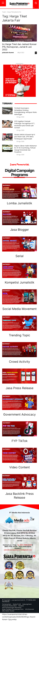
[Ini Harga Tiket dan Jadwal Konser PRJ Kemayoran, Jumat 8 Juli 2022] (19, 33)
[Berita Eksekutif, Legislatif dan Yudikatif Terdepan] (19, 4)
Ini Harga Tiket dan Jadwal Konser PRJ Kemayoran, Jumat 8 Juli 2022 (19, 47)
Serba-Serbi (7, 40)
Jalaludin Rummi (8, 52)
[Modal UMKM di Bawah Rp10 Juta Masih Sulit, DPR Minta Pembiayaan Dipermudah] (7, 137)
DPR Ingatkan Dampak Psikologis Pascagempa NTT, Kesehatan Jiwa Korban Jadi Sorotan (24, 124)
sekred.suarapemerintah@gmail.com (18, 550)
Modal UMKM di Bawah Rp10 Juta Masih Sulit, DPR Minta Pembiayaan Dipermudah (24, 137)
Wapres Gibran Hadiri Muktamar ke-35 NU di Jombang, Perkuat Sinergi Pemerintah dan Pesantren (25, 149)
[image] (19, 191)
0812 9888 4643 (25, 545)
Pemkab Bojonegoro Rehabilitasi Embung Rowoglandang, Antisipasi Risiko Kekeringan (25, 111)
